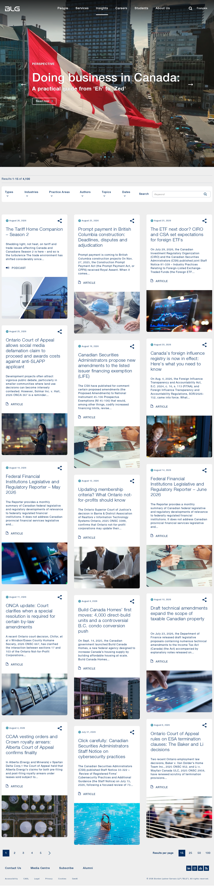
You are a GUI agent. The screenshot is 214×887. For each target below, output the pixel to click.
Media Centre (40, 868)
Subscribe (66, 868)
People (63, 8)
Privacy (49, 879)
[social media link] (189, 868)
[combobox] (176, 194)
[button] (205, 194)
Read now (42, 101)
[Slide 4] (113, 157)
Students (141, 8)
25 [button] (190, 853)
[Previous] (23, 84)
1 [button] (6, 853)
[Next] (190, 84)
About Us (163, 8)
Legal (37, 879)
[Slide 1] (101, 157)
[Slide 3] (109, 157)
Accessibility (11, 879)
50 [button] (199, 853)
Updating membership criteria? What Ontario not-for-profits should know (105, 495)
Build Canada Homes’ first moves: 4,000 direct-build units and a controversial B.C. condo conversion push (104, 621)
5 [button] (41, 853)
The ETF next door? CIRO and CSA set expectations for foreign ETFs (177, 234)
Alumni (88, 868)
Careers (121, 8)
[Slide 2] (105, 157)
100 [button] (207, 853)
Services (82, 8)
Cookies (62, 879)
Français (202, 8)
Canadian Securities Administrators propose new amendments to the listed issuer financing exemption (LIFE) (106, 366)
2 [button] (15, 853)
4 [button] (32, 853)
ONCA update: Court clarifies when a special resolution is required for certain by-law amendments (30, 616)
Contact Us (13, 868)
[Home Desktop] (22, 8)
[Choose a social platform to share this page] (59, 221)
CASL (26, 879)
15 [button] (182, 853)
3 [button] (23, 853)
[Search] (191, 8)
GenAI (75, 879)
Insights (102, 8)
